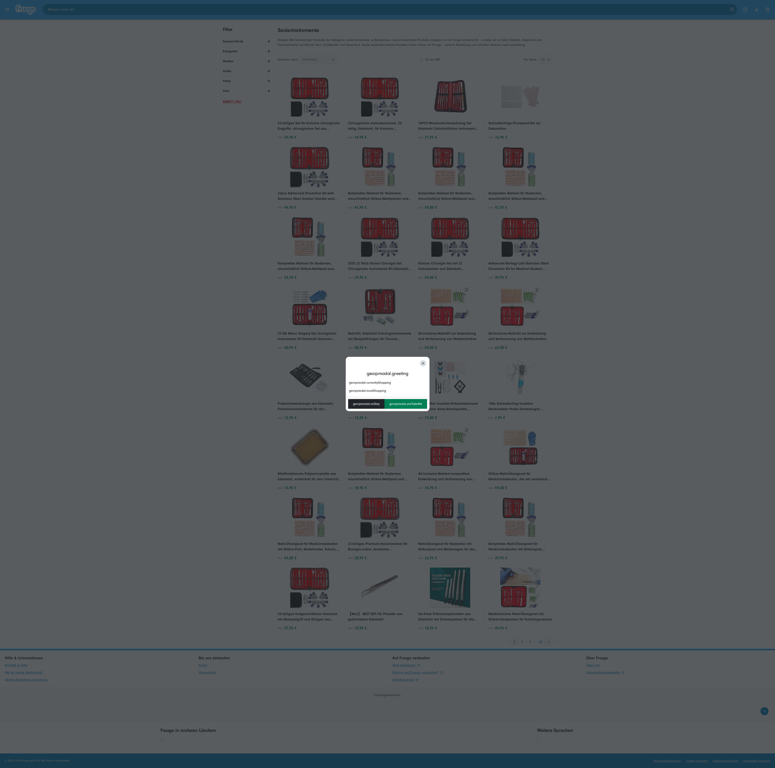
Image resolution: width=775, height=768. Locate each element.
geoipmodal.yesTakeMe (405, 404)
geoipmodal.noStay (366, 404)
